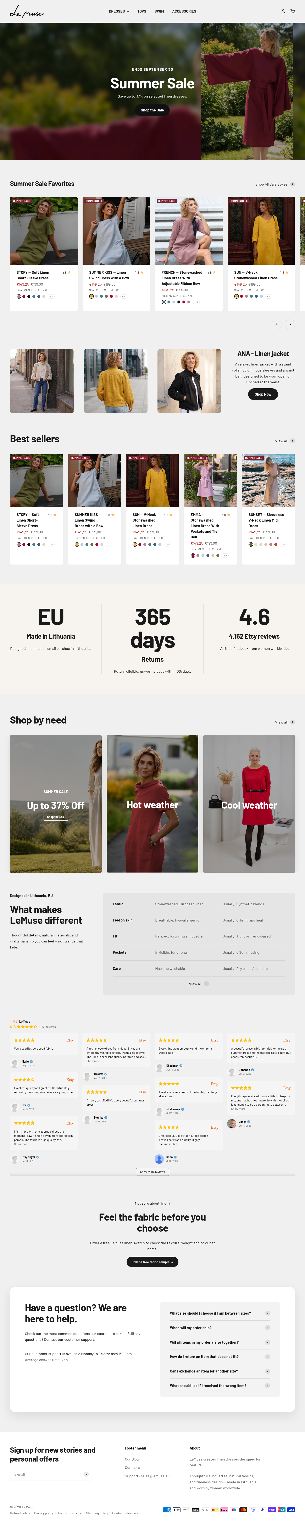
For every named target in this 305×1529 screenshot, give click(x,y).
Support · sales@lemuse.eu (147, 1476)
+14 (51, 296)
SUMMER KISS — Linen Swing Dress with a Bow (89, 520)
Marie (25, 1061)
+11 (123, 296)
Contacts (132, 1467)
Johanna (244, 1069)
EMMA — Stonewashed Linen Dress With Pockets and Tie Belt (205, 525)
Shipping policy (97, 1513)
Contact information (127, 1513)
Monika (98, 1117)
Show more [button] (94, 1061)
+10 (196, 302)
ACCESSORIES (184, 11)
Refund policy (20, 1513)
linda (169, 1157)
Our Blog (132, 1459)
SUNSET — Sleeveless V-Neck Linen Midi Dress (266, 520)
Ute (24, 1105)
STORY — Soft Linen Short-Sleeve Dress (28, 520)
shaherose (173, 1109)
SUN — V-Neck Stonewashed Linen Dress (144, 520)
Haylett (98, 1074)
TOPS (141, 11)
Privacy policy (44, 1513)
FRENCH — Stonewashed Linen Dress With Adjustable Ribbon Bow (182, 278)
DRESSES (117, 11)
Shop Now (263, 394)
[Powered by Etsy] (70, 1040)
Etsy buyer (28, 1157)
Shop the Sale (152, 110)
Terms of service (70, 1513)
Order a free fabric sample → (152, 1262)
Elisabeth (172, 1065)
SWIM (159, 11)
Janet (242, 1121)
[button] (152, 1172)
